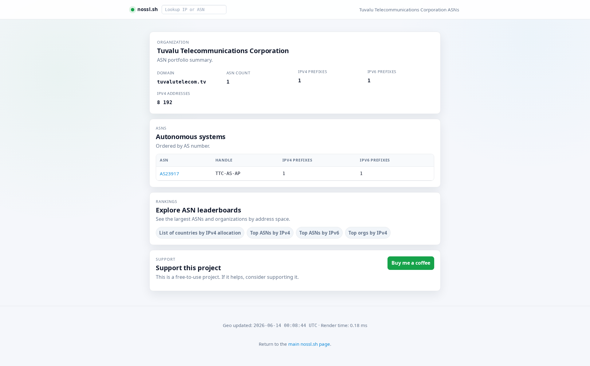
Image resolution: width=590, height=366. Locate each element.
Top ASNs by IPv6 (319, 233)
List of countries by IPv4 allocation (200, 233)
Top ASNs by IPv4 (270, 233)
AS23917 (169, 173)
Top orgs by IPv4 (367, 233)
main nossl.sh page (309, 344)
